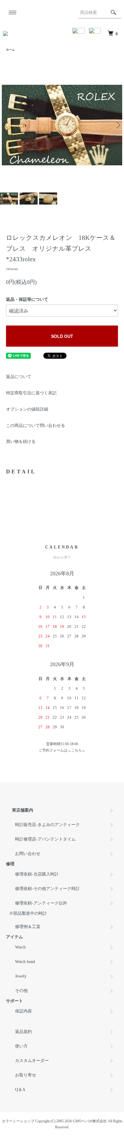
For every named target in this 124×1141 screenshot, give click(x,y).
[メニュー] (12, 12)
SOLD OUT (62, 336)
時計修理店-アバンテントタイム (45, 839)
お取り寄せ (25, 1075)
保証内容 (23, 1011)
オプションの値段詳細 (27, 409)
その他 (21, 990)
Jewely (20, 976)
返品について (18, 376)
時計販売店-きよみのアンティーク (47, 824)
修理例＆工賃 (27, 926)
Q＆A (20, 1089)
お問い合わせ (27, 853)
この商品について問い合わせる (35, 425)
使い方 (21, 1046)
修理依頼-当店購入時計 (37, 874)
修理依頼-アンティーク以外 (41, 903)
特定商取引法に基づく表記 (31, 393)
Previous (7, 125)
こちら (76, 750)
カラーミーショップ (18, 1121)
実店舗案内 (22, 810)
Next (117, 125)
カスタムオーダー (32, 1060)
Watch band (25, 961)
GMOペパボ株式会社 (90, 1121)
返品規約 (23, 1031)
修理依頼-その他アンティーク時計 (47, 888)
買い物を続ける (21, 441)
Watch (20, 947)
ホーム (10, 49)
